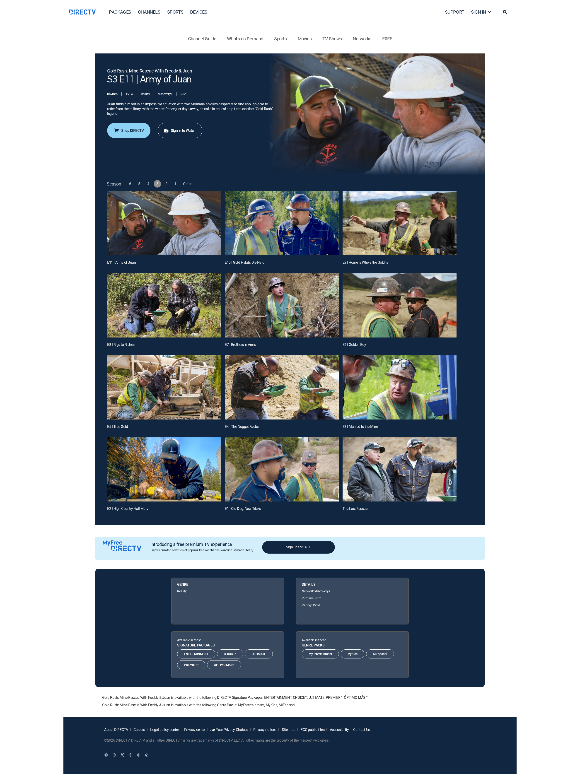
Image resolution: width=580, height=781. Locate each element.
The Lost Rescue (355, 508)
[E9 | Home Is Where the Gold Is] (400, 223)
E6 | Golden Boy (354, 344)
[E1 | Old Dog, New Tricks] (282, 469)
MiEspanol (380, 654)
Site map (288, 729)
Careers (139, 729)
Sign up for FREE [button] (298, 547)
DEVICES (198, 12)
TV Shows (332, 39)
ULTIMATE (259, 654)
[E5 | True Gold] (164, 387)
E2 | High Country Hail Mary (127, 508)
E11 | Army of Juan (121, 262)
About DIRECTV (116, 729)
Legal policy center (164, 729)
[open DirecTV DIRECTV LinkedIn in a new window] (106, 755)
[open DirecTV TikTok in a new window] (147, 755)
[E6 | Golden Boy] (400, 305)
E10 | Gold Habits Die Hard (244, 262)
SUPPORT (454, 12)
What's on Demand (245, 39)
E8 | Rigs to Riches (121, 344)
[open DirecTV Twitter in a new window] (122, 755)
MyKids (353, 654)
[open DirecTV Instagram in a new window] (130, 755)
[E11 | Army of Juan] (164, 223)
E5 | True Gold (117, 426)
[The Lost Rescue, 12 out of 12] (400, 469)
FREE (387, 39)
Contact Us (361, 729)
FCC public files (312, 729)
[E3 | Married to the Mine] (400, 387)
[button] (505, 12)
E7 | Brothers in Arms (240, 344)
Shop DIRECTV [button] (132, 130)
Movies (305, 39)
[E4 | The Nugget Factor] (282, 387)
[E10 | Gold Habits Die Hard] (282, 223)
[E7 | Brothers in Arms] (282, 305)
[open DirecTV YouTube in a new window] (138, 755)
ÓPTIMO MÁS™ (224, 665)
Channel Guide (202, 39)
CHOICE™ (230, 654)
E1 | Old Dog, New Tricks (243, 508)
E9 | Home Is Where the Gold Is (365, 262)
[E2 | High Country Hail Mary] (164, 469)
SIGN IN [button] (478, 12)
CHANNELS (149, 12)
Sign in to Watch (183, 130)
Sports (280, 39)
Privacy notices (264, 729)
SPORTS (175, 12)
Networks (362, 39)
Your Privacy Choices (232, 729)
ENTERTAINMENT (196, 654)
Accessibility (339, 729)
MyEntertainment (320, 654)
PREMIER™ (191, 665)
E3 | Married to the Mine (360, 426)
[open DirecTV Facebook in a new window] (114, 755)
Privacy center (194, 729)
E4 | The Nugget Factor (242, 426)
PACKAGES (120, 12)
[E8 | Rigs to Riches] (164, 305)
